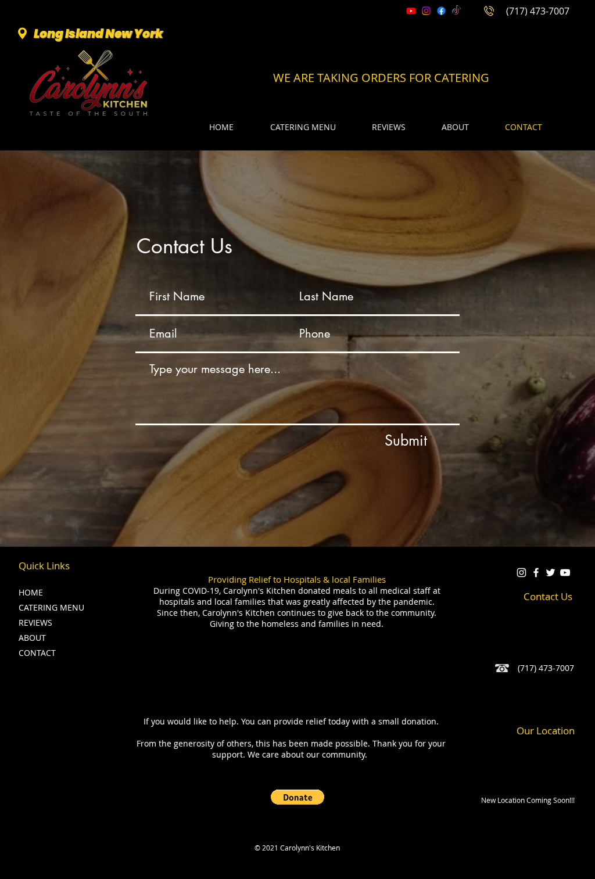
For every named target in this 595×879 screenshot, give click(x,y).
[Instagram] (426, 10)
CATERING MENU (49, 607)
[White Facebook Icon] (536, 572)
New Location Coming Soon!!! (528, 800)
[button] (297, 797)
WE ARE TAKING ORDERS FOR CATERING (381, 77)
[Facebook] (441, 10)
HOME (31, 592)
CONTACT (37, 652)
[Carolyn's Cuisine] (550, 572)
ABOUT (32, 637)
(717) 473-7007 (537, 11)
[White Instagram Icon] (521, 572)
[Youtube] (411, 10)
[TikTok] (456, 10)
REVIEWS (35, 622)
